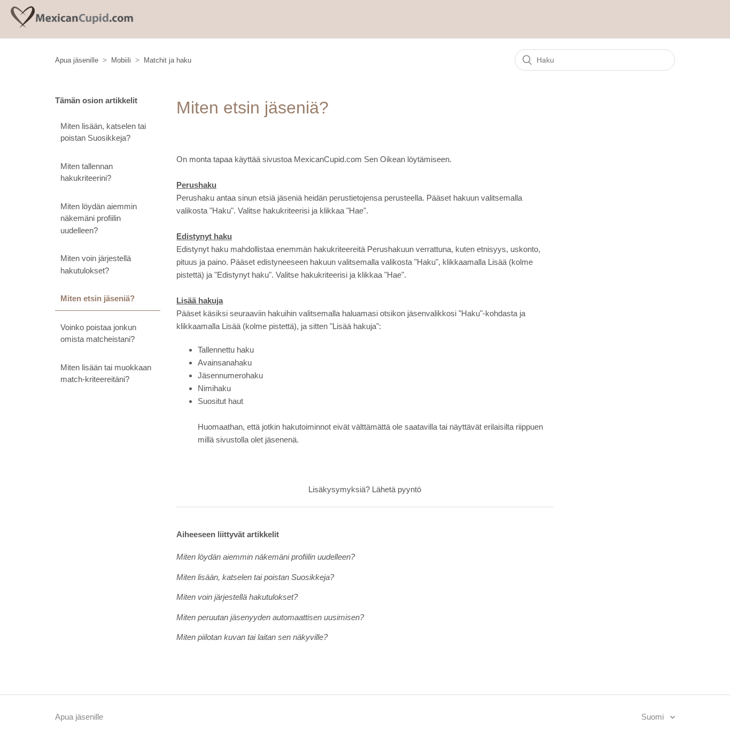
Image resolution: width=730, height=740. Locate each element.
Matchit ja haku (167, 60)
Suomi (653, 716)
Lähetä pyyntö (396, 489)
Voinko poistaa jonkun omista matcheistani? (98, 333)
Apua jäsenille (76, 60)
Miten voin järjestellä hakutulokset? (95, 264)
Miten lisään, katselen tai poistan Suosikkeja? (103, 132)
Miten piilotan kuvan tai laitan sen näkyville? (252, 637)
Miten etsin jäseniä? (97, 298)
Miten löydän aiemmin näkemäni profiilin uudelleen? (98, 218)
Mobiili (121, 60)
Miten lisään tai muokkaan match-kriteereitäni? (105, 373)
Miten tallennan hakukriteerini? (86, 172)
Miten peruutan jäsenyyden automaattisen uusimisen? (270, 617)
